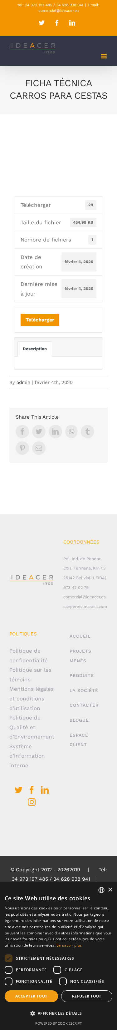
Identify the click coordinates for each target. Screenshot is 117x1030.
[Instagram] (32, 802)
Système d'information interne (27, 756)
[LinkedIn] (45, 790)
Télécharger (40, 320)
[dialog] (58, 956)
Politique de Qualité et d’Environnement (31, 727)
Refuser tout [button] (86, 996)
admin (23, 382)
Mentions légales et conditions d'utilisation (31, 698)
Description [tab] (35, 348)
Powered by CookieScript (58, 1023)
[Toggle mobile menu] (104, 56)
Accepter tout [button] (31, 996)
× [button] (110, 890)
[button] (58, 1013)
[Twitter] (18, 790)
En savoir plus (69, 945)
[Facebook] (32, 790)
